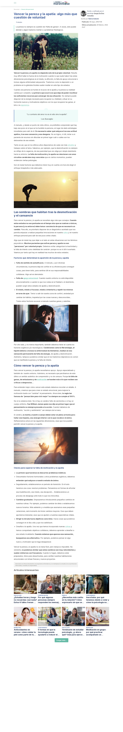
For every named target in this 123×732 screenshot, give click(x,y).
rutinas (68, 526)
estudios (71, 145)
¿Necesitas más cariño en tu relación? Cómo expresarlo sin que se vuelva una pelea (72, 600)
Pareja (64, 595)
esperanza (25, 105)
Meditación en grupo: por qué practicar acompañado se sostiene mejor (96, 632)
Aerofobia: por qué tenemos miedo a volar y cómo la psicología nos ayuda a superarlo (97, 600)
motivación (42, 380)
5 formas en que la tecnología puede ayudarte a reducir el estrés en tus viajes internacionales (47, 632)
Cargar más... (61, 640)
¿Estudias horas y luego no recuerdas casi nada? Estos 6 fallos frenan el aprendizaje (25, 600)
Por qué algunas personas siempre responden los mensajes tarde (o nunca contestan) (49, 600)
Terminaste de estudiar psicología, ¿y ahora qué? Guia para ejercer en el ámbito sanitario (73, 632)
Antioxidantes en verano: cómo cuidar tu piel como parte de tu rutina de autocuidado (25, 632)
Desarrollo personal (27, 9)
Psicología (17, 595)
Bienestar (17, 9)
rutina (65, 233)
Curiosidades (90, 595)
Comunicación (43, 595)
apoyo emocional (30, 278)
